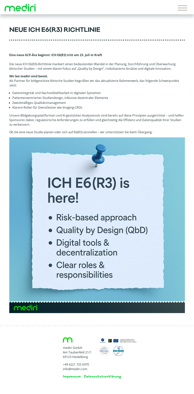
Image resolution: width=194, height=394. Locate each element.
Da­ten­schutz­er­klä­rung (102, 376)
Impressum (72, 376)
